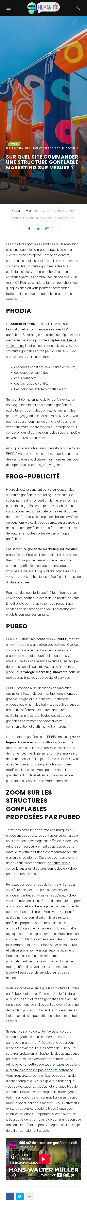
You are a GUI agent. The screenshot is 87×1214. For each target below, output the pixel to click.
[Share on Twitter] (38, 228)
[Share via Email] (47, 228)
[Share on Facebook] (29, 228)
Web (28, 211)
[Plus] (56, 228)
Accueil (17, 211)
